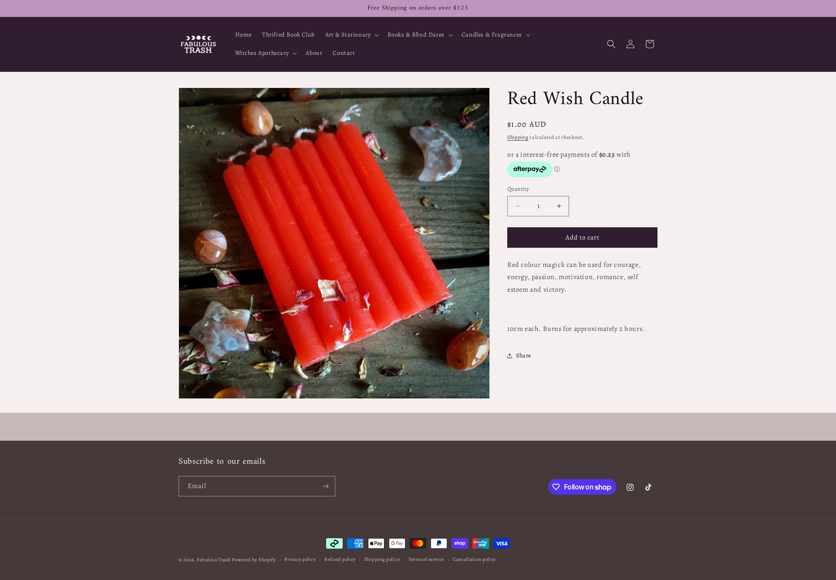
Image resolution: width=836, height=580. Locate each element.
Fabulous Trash (214, 559)
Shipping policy (382, 559)
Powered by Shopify (254, 559)
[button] (351, 35)
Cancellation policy (474, 559)
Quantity (518, 188)
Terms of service (426, 559)
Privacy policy (300, 559)
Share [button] (523, 355)
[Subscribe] (325, 486)
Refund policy (340, 559)
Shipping (518, 137)
